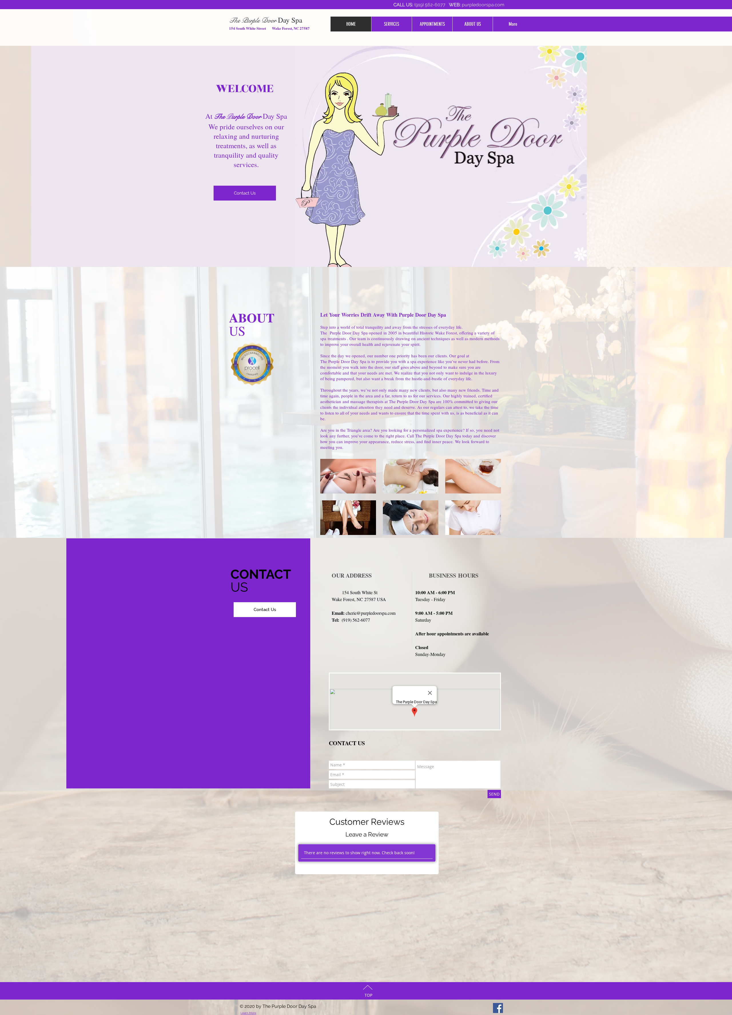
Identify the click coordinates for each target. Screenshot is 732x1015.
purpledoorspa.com (483, 4)
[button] (348, 476)
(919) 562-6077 (431, 4)
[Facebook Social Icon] (498, 1008)
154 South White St (354, 592)
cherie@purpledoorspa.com (370, 613)
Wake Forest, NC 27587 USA (359, 599)
